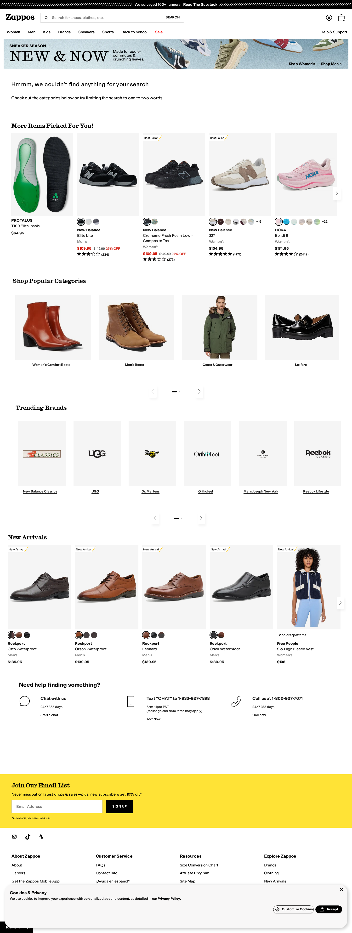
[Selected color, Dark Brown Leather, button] (11, 635)
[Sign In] (329, 18)
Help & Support (333, 32)
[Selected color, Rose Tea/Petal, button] (279, 222)
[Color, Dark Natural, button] (221, 635)
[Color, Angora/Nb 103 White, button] (251, 222)
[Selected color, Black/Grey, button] (147, 222)
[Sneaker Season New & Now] (176, 54)
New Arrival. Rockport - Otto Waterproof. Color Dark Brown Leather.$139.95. (39, 605)
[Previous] (153, 391)
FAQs (100, 865)
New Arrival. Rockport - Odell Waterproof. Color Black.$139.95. (241, 605)
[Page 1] (174, 391)
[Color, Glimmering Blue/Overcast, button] (317, 222)
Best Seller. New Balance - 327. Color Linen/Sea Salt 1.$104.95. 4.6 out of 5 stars (240, 195)
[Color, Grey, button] (96, 222)
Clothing (271, 873)
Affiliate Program (194, 873)
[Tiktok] (28, 836)
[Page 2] (179, 391)
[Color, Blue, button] (88, 222)
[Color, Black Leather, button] (27, 635)
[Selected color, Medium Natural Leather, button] (146, 635)
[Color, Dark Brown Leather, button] (94, 635)
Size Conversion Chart (199, 865)
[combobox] (101, 18)
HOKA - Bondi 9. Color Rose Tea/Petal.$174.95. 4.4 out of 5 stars (306, 195)
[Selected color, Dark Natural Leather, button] (79, 635)
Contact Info (106, 873)
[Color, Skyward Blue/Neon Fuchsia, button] (286, 222)
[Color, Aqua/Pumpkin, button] (154, 222)
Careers (18, 873)
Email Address (29, 806)
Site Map (187, 881)
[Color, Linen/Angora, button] (228, 222)
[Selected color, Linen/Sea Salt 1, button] (213, 222)
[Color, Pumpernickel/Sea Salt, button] (220, 222)
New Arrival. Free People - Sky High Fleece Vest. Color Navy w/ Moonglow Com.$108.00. (309, 605)
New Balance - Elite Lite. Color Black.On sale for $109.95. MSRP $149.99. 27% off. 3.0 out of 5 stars (108, 195)
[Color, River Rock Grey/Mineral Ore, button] (302, 222)
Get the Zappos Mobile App (35, 881)
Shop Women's (302, 64)
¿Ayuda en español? (113, 881)
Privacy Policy (169, 899)
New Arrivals (275, 881)
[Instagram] (14, 836)
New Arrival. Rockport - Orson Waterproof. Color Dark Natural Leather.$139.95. (106, 605)
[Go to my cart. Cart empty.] (341, 18)
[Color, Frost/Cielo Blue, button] (294, 222)
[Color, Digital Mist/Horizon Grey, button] (236, 222)
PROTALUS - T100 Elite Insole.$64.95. (42, 184)
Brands (270, 865)
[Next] (337, 193)
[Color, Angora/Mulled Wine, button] (243, 222)
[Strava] (41, 836)
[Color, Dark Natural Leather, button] (19, 635)
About (16, 865)
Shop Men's (331, 64)
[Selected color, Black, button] (81, 222)
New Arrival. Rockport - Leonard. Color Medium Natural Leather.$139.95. (174, 605)
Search (173, 17)
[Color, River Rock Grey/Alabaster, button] (309, 222)
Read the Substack (200, 4)
